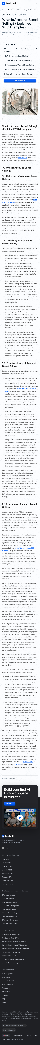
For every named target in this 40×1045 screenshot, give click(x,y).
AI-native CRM (28, 762)
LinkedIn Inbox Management (12, 963)
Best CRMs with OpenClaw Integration (15, 949)
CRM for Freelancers (9, 916)
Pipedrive (17, 764)
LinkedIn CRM (7, 870)
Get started (9, 803)
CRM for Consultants (9, 902)
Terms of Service (31, 1036)
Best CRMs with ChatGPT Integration (15, 945)
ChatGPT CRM (7, 866)
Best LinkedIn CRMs (9, 956)
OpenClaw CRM (7, 881)
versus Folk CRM (8, 981)
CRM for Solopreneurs (10, 920)
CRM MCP (5, 859)
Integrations (6, 992)
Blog (3, 999)
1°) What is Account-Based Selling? (16, 56)
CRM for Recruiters (9, 909)
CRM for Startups (8, 899)
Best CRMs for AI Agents (11, 952)
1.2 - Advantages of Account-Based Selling (19, 65)
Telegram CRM (7, 877)
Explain (4, 10)
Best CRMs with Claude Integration (14, 941)
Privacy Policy (17, 1036)
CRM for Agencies (8, 895)
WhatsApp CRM (7, 873)
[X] (7, 847)
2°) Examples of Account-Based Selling (18, 74)
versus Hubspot (7, 984)
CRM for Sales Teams (9, 923)
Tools (4, 1002)
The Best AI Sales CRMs (10, 938)
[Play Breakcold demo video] (20, 818)
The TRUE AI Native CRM (11, 934)
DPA (3, 1039)
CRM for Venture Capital (10, 913)
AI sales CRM (22, 158)
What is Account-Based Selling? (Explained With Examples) (21, 50)
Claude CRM (6, 863)
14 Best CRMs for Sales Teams (13, 959)
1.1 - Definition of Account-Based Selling (18, 60)
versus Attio (6, 977)
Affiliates (5, 995)
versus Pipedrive (8, 974)
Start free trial (20, 80)
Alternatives (6, 988)
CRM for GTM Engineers (10, 906)
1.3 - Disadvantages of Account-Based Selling (20, 69)
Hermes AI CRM (7, 884)
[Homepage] (9, 3)
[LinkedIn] (3, 847)
